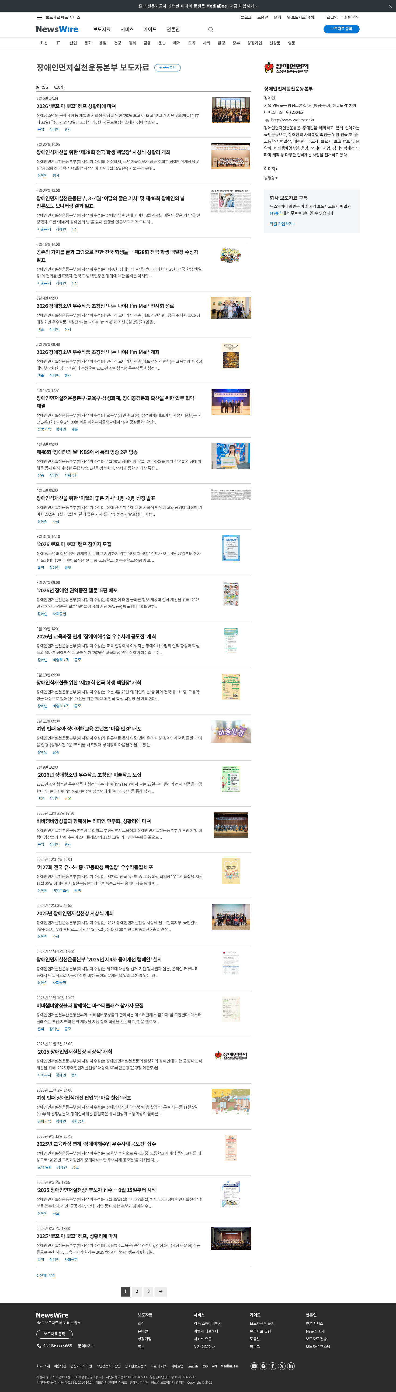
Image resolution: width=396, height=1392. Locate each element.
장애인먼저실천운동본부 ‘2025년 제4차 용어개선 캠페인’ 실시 (99, 959)
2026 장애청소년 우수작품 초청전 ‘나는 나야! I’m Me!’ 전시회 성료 (105, 306)
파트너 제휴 (159, 1366)
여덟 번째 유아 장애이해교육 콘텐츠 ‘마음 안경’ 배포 (88, 729)
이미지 (269, 168)
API (214, 1366)
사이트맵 (177, 1366)
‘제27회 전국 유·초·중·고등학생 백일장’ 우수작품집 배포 (94, 867)
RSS (44, 87)
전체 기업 (45, 1275)
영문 (291, 43)
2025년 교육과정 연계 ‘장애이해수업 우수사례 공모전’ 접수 (96, 1144)
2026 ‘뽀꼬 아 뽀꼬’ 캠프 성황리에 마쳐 (76, 106)
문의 (277, 17)
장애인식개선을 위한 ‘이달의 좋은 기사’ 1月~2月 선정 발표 (95, 498)
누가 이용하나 (204, 1346)
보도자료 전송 (316, 1338)
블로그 (246, 17)
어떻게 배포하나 (206, 1331)
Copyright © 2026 (199, 1382)
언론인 (173, 29)
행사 (67, 129)
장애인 (54, 129)
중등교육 (44, 429)
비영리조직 (61, 659)
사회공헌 (71, 475)
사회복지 (44, 229)
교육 (191, 43)
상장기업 (254, 43)
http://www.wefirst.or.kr (292, 119)
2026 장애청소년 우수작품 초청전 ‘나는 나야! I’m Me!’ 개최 (97, 352)
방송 (40, 475)
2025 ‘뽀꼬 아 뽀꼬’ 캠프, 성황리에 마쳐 (76, 1236)
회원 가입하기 (282, 223)
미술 (40, 329)
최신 (43, 43)
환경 (221, 43)
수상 (74, 229)
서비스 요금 (202, 1338)
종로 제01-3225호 (183, 1377)
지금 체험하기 (243, 6)
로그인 (332, 17)
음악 (40, 129)
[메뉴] (40, 17)
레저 (176, 43)
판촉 (56, 752)
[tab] (164, 1315)
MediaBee (229, 1366)
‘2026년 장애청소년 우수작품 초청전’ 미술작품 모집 (88, 775)
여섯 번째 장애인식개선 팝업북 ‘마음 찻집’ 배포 (83, 1098)
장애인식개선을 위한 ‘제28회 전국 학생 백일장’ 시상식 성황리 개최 (103, 152)
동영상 (269, 177)
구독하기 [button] (167, 67)
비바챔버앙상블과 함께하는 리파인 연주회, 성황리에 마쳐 (93, 821)
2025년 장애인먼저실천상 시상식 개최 (75, 913)
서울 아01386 (67, 1382)
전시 (67, 329)
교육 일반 (44, 1167)
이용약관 (60, 1366)
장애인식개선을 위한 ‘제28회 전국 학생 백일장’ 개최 (88, 682)
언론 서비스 (315, 1323)
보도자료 (102, 29)
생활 (102, 43)
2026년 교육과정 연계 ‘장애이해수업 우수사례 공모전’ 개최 (96, 636)
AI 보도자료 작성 (300, 17)
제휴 (74, 429)
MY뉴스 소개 (315, 1331)
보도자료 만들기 (262, 1323)
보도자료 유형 (260, 1331)
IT (58, 43)
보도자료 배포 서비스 (63, 17)
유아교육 (44, 1121)
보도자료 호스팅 (318, 1346)
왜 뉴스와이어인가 (208, 1323)
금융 (147, 43)
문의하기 (85, 1345)
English (192, 1366)
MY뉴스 (276, 213)
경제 (132, 43)
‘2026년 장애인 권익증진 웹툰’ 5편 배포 (76, 590)
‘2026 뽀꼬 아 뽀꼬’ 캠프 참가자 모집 (73, 544)
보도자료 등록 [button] (54, 1334)
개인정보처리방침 (108, 1366)
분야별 (143, 1331)
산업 (73, 43)
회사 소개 (43, 1366)
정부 (236, 43)
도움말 (262, 17)
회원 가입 (352, 17)
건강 (117, 43)
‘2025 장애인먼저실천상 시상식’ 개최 (74, 1052)
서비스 (127, 29)
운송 (162, 43)
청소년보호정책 (136, 1366)
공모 (67, 567)
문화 (88, 43)
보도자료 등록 (341, 28)
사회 (206, 43)
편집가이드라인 (81, 1366)
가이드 (150, 29)
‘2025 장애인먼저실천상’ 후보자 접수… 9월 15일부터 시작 (96, 1190)
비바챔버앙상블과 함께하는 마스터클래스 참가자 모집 (90, 1005)
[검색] (211, 30)
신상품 (274, 43)
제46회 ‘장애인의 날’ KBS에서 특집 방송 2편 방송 (87, 452)
